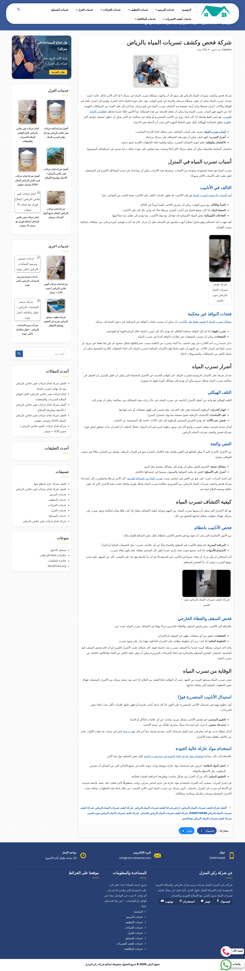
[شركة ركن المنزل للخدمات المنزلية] (215, 11)
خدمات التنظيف (139, 9)
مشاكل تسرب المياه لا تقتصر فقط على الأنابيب (205, 321)
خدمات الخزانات (112, 9)
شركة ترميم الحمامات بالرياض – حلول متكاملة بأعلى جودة (27, 329)
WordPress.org (57, 566)
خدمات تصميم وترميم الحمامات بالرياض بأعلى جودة (27, 280)
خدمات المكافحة (146, 19)
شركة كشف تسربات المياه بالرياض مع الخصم (207, 818)
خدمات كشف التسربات (178, 19)
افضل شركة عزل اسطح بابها (50, 483)
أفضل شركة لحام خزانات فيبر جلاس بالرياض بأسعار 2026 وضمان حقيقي (27, 180)
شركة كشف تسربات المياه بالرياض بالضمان (164, 813)
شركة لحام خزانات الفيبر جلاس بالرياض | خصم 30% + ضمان (56, 288)
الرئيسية (186, 9)
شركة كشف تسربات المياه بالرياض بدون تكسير (113, 813)
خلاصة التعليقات (57, 560)
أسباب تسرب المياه (215, 131)
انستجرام (188, 901)
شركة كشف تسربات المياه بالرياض (114, 807)
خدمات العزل (85, 9)
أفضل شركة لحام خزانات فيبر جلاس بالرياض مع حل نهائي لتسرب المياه (56, 132)
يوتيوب (168, 901)
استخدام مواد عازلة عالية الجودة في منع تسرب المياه (174, 756)
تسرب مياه (129, 731)
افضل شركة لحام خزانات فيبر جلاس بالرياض (41, 489)
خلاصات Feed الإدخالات (53, 555)
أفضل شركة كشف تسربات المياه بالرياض (204, 807)
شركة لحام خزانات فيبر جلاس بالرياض (44, 521)
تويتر (185, 830)
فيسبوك (205, 830)
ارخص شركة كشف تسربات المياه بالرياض (157, 807)
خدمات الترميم (166, 9)
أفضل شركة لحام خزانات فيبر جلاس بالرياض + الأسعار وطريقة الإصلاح (56, 173)
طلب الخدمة (58, 72)
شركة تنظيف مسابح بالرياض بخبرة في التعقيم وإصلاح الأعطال (56, 321)
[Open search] (19, 9)
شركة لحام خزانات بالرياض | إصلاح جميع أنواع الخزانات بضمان (56, 213)
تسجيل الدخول (58, 550)
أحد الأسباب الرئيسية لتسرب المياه (212, 195)
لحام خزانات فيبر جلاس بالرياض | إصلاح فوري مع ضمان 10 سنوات (27, 221)
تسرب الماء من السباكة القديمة (144, 478)
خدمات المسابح (59, 9)
